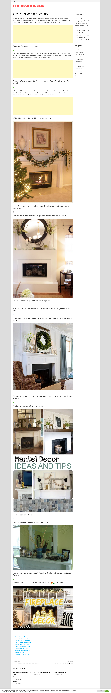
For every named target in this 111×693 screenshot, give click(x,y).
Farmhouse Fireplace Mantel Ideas (23, 640)
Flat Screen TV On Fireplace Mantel (42, 672)
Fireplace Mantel (79, 61)
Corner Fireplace (79, 52)
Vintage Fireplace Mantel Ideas (22, 638)
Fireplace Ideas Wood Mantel (22, 644)
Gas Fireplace (78, 71)
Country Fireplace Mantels (21, 636)
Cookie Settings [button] (100, 690)
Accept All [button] (107, 690)
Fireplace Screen (79, 64)
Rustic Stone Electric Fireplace (82, 32)
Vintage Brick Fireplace (80, 37)
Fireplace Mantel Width (20, 652)
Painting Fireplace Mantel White (22, 646)
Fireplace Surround (79, 66)
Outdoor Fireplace (79, 73)
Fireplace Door (78, 57)
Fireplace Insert (79, 59)
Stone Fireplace (79, 76)
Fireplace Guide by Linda (28, 5)
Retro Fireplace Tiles (80, 18)
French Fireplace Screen (81, 23)
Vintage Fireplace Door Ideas (82, 30)
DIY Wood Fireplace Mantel (21, 648)
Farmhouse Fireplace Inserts (82, 28)
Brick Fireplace (78, 49)
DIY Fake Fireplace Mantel (60, 672)
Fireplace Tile (78, 68)
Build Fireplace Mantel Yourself (22, 654)
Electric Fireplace (79, 54)
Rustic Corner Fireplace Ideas (82, 35)
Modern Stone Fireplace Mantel (22, 650)
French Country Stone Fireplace (82, 40)
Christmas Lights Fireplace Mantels (23, 642)
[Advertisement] (43, 34)
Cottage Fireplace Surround (82, 21)
